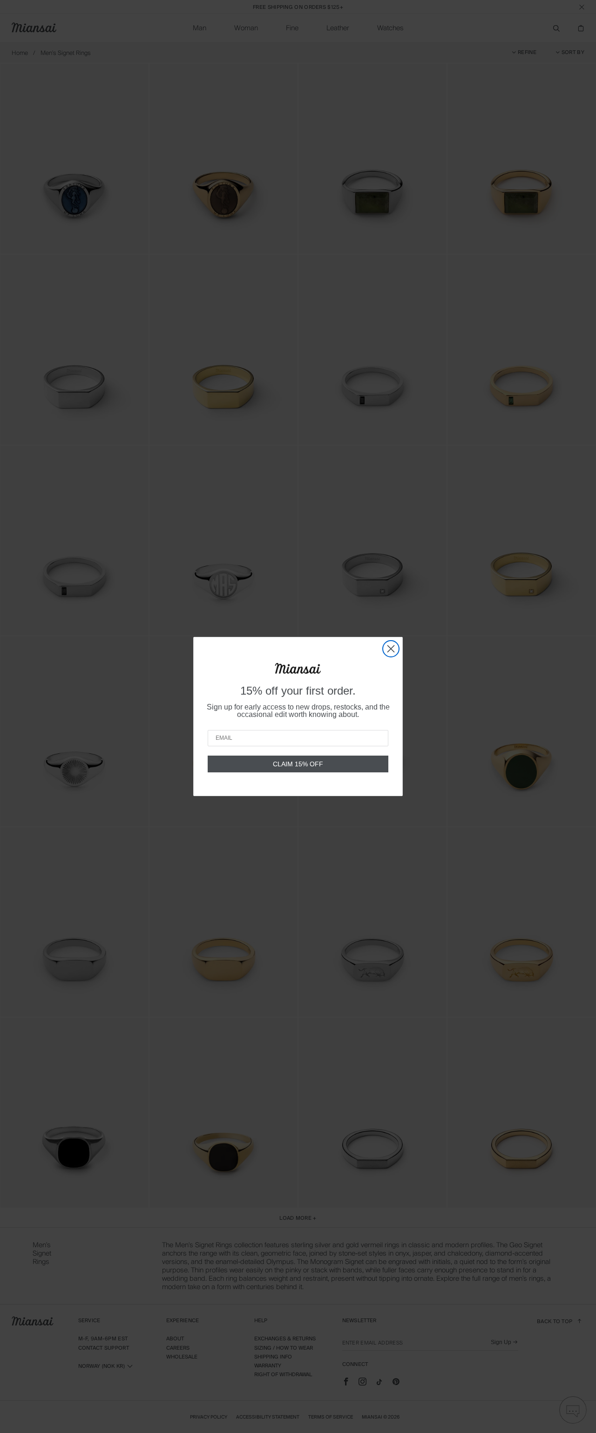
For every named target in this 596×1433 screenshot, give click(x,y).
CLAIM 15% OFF (298, 764)
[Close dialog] (391, 649)
